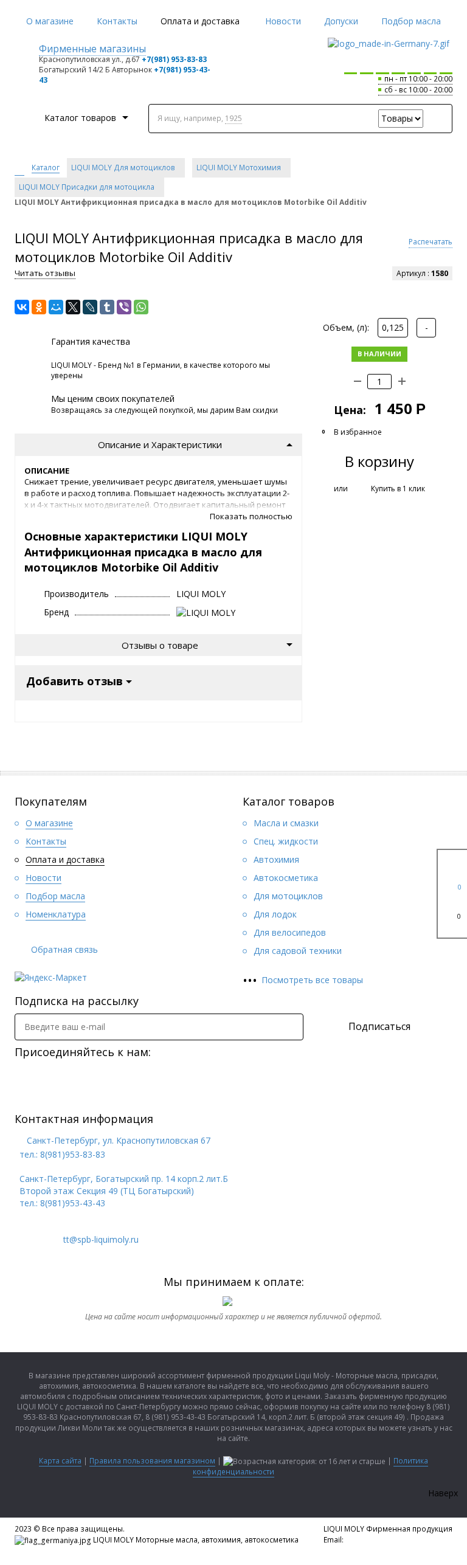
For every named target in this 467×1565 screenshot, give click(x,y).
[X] (73, 307)
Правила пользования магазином (152, 1461)
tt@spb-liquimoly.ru (379, 1540)
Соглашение (346, 1550)
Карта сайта (60, 1461)
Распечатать (430, 242)
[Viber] (124, 307)
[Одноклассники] (39, 307)
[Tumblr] (107, 307)
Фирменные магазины (92, 48)
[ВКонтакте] (22, 307)
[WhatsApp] (141, 307)
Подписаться (379, 1026)
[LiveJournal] (90, 307)
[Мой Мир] (56, 307)
